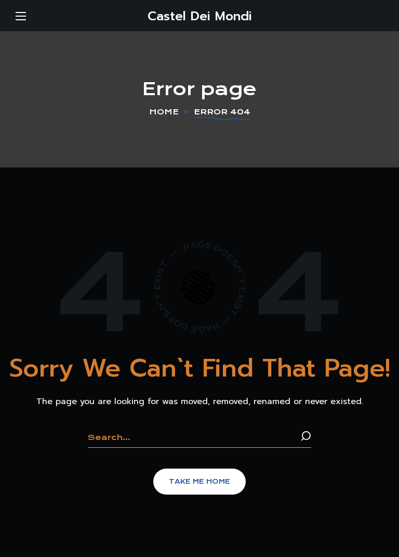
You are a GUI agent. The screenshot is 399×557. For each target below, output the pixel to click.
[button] (199, 482)
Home (164, 111)
